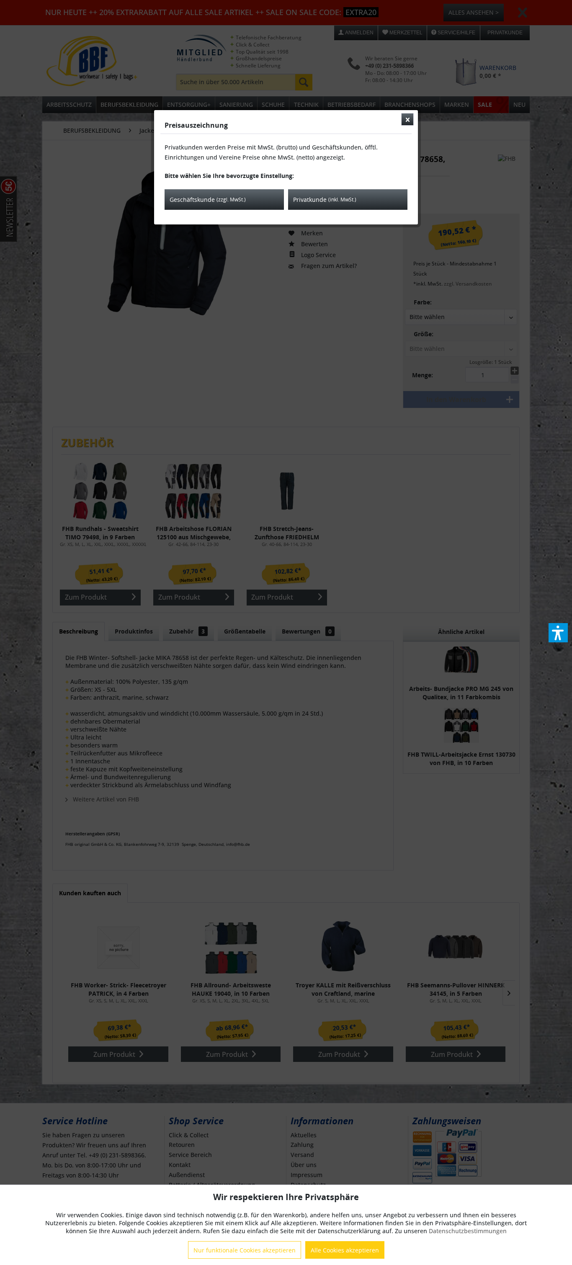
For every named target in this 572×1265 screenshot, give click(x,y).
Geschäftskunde (208, 200)
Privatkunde (324, 200)
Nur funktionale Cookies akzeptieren (244, 1250)
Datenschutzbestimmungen (468, 1231)
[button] (558, 632)
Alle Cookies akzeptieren (345, 1250)
